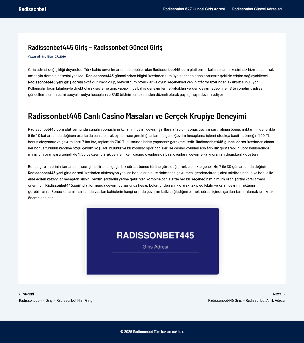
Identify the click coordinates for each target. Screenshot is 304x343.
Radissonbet (32, 8)
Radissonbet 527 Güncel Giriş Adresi (194, 9)
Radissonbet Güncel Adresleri (257, 9)
